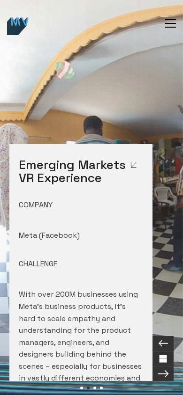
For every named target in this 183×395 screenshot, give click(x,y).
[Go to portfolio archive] (163, 358)
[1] (81, 388)
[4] (101, 388)
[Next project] (163, 373)
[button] (170, 23)
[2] (88, 388)
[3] (94, 388)
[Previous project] (163, 343)
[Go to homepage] (18, 23)
